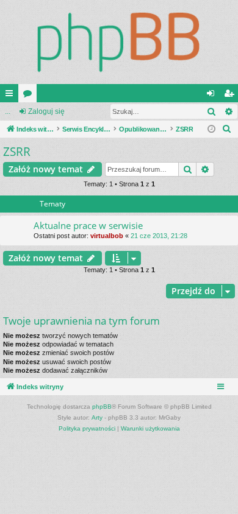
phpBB (102, 406)
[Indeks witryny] (119, 42)
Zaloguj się (46, 111)
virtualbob (106, 235)
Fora (30, 95)
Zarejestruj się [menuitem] (231, 95)
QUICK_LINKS (11, 95)
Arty (97, 417)
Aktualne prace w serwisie (88, 225)
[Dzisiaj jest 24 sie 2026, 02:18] (211, 129)
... (7, 111)
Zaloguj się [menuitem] (213, 95)
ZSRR (17, 152)
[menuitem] (227, 129)
